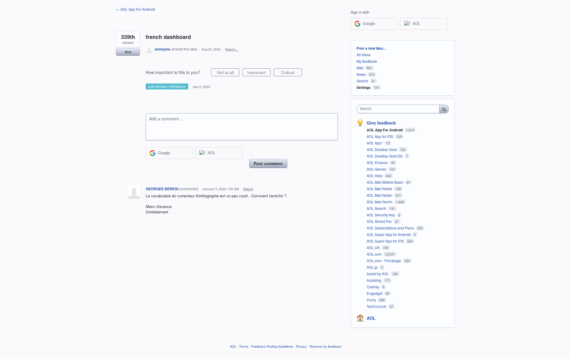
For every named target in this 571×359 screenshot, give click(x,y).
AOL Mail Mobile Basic (385, 182)
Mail (360, 67)
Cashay (373, 286)
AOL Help (375, 175)
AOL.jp (373, 267)
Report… (231, 49)
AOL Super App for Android (389, 234)
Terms (243, 346)
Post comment (268, 163)
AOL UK (374, 247)
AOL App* (375, 142)
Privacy (301, 346)
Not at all (228, 73)
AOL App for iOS (380, 136)
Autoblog (374, 280)
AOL (371, 318)
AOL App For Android (385, 130)
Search (362, 80)
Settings (364, 87)
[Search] (444, 109)
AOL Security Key (381, 214)
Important (259, 73)
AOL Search (377, 208)
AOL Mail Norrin (380, 201)
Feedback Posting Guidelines (272, 346)
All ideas (364, 54)
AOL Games (377, 168)
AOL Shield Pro (380, 221)
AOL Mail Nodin (380, 195)
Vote (128, 52)
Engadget (375, 293)
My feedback (367, 61)
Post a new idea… (372, 48)
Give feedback (381, 123)
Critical (291, 73)
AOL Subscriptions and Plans (391, 227)
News (361, 74)
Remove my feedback (325, 346)
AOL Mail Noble (380, 188)
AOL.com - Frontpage (384, 260)
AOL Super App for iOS (386, 240)
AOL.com (374, 253)
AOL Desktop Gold (382, 149)
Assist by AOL (378, 273)
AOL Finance (378, 162)
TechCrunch (377, 306)
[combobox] (400, 108)
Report (248, 188)
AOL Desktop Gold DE (385, 155)
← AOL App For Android (135, 9)
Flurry (372, 299)
